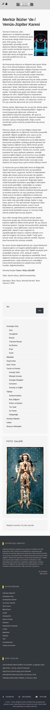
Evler (11, 349)
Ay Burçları (13, 345)
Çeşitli (5, 613)
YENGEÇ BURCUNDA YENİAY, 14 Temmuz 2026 (20, 678)
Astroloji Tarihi (14, 372)
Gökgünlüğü (13, 415)
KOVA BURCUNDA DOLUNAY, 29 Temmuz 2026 (19, 675)
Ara (8, 307)
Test (4, 639)
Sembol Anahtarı (15, 396)
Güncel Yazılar (8, 619)
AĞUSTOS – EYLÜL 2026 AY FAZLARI (16, 668)
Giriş (11, 330)
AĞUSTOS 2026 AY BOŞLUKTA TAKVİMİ (17, 671)
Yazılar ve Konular (13, 368)
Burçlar (11, 338)
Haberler (6, 622)
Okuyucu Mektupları (14, 426)
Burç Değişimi (14, 399)
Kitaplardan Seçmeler (10, 626)
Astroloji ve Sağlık (16, 388)
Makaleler (10, 357)
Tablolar (9, 392)
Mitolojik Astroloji (15, 376)
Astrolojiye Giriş (12, 326)
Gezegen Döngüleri (16, 380)
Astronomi (13, 384)
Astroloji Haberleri (13, 419)
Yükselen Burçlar (15, 342)
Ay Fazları (13, 411)
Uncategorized (8, 642)
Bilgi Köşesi (7, 609)
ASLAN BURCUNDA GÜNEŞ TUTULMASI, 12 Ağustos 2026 (23, 665)
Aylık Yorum (11, 365)
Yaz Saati (12, 407)
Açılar (11, 353)
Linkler (9, 422)
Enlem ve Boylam (15, 403)
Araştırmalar (11, 361)
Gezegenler (13, 334)
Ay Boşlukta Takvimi (9, 600)
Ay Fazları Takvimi (9, 603)
